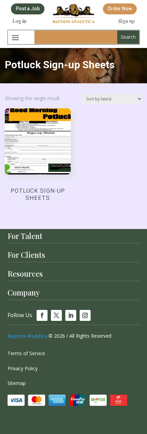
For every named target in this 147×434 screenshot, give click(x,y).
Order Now (120, 8)
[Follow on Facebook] (42, 315)
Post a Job (28, 8)
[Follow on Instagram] (85, 315)
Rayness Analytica (27, 336)
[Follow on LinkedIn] (70, 315)
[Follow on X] (56, 315)
